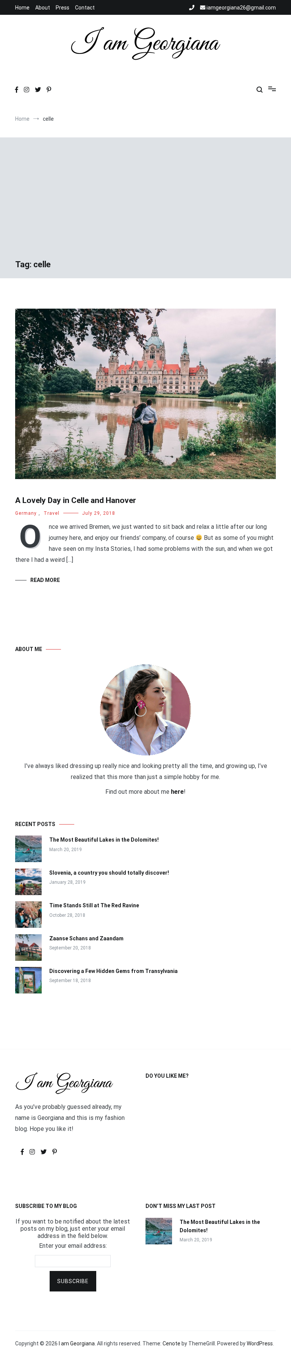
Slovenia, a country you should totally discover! (109, 873)
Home (22, 8)
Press (62, 8)
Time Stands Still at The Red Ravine (94, 905)
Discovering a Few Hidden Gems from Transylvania (113, 971)
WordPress (260, 1343)
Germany (26, 513)
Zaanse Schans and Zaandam (86, 938)
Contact (85, 8)
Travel (51, 513)
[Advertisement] (145, 202)
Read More (45, 580)
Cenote (171, 1343)
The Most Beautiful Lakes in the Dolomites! (104, 840)
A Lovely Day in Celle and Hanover (75, 500)
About (42, 8)
